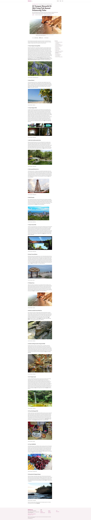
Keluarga (49, 510)
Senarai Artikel (29, 514)
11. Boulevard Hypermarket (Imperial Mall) (58, 52)
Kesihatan (49, 511)
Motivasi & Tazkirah (42, 512)
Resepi (41, 510)
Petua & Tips (57, 511)
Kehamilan (41, 511)
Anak (56, 510)
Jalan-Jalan (49, 512)
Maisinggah (38, 503)
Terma (32, 514)
